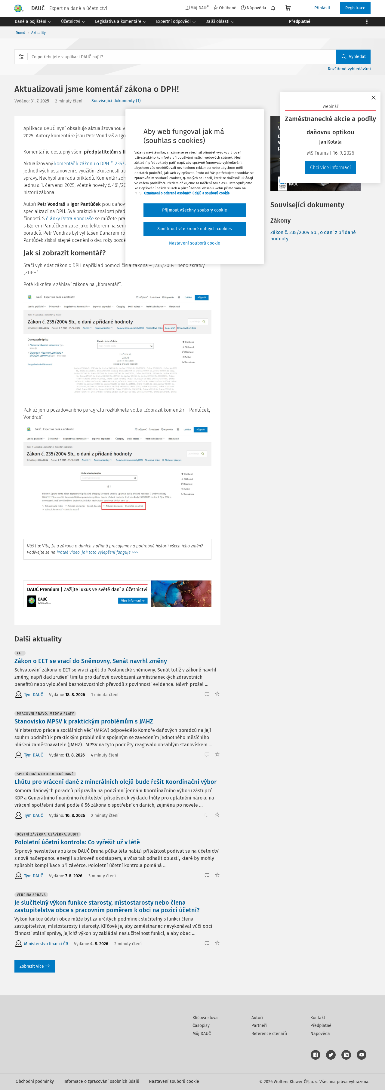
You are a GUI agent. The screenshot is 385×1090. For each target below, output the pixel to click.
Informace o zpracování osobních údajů (101, 1081)
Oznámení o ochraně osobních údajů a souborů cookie (186, 193)
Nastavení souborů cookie (174, 1081)
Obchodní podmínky (35, 1081)
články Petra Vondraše (70, 218)
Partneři (259, 1025)
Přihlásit (322, 8)
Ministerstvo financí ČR (46, 943)
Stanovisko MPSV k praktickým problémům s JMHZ (83, 721)
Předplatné (320, 1025)
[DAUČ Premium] (117, 593)
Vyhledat (357, 56)
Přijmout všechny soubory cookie (194, 210)
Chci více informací (330, 167)
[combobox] (192, 57)
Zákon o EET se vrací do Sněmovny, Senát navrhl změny (90, 661)
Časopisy (201, 1025)
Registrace (355, 8)
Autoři (257, 1017)
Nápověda (256, 7)
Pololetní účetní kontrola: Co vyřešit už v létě (77, 842)
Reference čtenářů (269, 1033)
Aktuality (38, 33)
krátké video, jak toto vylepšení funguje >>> (97, 552)
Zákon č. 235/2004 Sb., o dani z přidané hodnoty (313, 236)
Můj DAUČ (201, 1033)
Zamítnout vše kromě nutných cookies (194, 228)
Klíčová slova (205, 1017)
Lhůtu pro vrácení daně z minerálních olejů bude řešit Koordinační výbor (115, 781)
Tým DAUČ (33, 694)
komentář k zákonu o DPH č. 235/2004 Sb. (98, 163)
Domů (20, 33)
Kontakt (317, 1017)
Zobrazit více (32, 966)
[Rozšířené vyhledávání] (21, 57)
